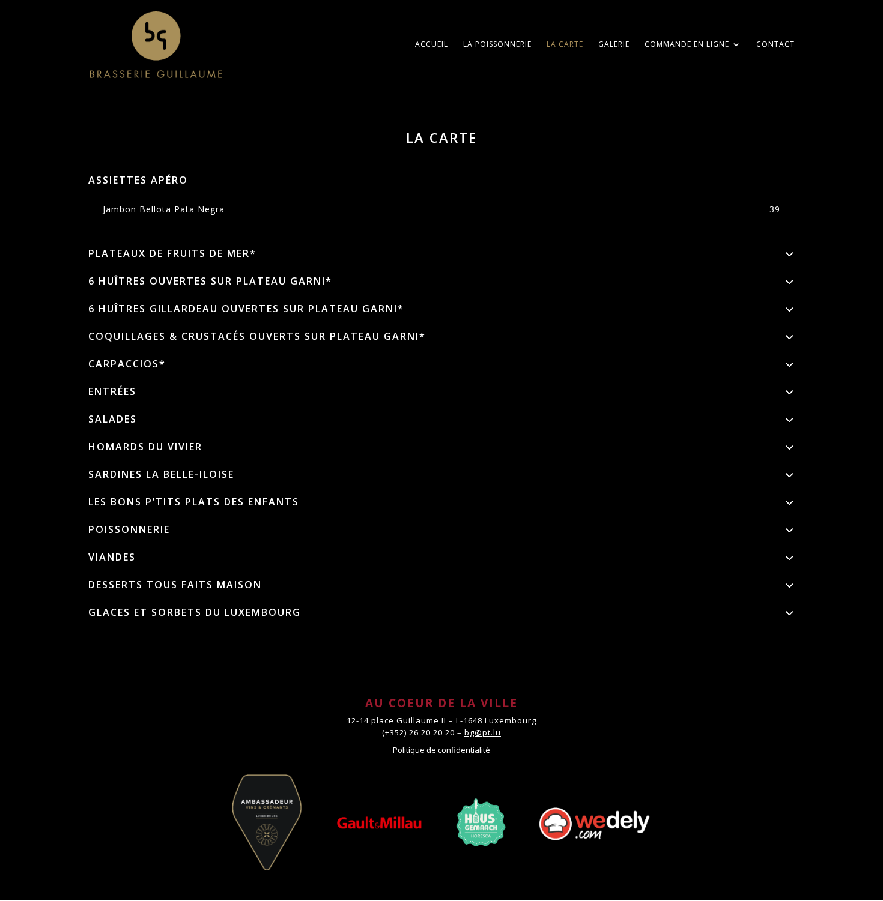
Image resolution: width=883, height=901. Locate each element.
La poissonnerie (497, 44)
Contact (775, 44)
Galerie (614, 44)
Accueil (431, 44)
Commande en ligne (687, 44)
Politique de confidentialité (441, 749)
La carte (565, 44)
